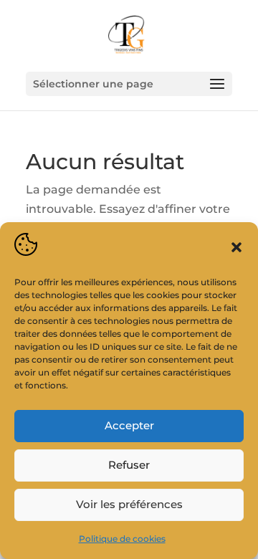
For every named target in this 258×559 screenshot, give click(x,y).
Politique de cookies (122, 538)
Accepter (129, 425)
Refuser (129, 465)
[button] (236, 247)
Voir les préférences (129, 504)
